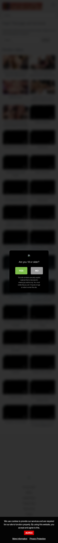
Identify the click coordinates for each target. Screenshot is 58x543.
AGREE (29, 532)
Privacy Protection (38, 538)
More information (19, 538)
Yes (21, 270)
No (36, 270)
